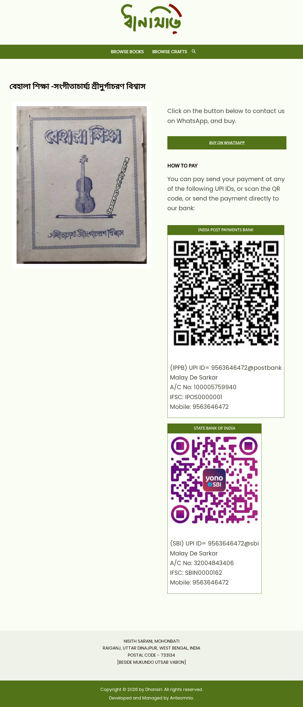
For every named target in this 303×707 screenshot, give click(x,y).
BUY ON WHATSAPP (227, 142)
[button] (194, 51)
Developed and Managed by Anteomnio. (151, 698)
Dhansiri (151, 38)
